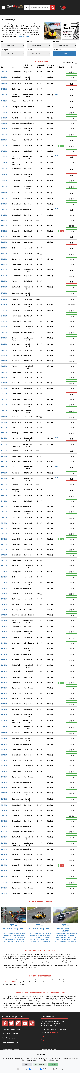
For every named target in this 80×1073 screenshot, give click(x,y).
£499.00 (71, 632)
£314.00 (71, 462)
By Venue (30, 42)
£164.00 (71, 655)
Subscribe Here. (24, 36)
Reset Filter (57, 50)
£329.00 (71, 276)
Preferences (47, 1069)
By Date (3, 42)
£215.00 (71, 738)
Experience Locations (10, 1034)
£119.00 (71, 620)
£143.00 (71, 163)
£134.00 (71, 793)
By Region (4, 50)
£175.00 (71, 151)
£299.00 (71, 113)
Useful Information (9, 1038)
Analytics (35, 1069)
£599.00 (71, 293)
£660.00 (71, 344)
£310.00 (71, 327)
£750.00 (71, 534)
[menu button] (3, 8)
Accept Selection (39, 1064)
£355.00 (71, 72)
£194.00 (71, 615)
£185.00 (71, 361)
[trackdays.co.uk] (15, 8)
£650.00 (71, 316)
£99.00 (71, 226)
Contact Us (54, 1032)
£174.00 (71, 755)
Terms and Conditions (10, 1042)
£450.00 (71, 582)
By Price (29, 50)
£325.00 (71, 123)
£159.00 (71, 231)
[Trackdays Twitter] (12, 1026)
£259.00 (71, 378)
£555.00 (71, 129)
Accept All (52, 1064)
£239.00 (71, 366)
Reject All (27, 1064)
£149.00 (71, 215)
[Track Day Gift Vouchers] (70, 31)
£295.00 (71, 287)
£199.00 (71, 338)
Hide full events (67, 62)
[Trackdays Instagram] (18, 1026)
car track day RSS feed (10, 982)
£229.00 (71, 373)
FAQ (42, 1036)
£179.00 (71, 221)
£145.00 (71, 135)
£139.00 (71, 572)
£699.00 (71, 77)
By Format (56, 42)
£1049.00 (71, 305)
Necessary (23, 1069)
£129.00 (71, 550)
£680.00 (71, 187)
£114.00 (71, 638)
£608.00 (71, 405)
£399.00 (71, 610)
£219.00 (71, 772)
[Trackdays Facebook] (5, 1026)
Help (42, 1040)
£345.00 (71, 181)
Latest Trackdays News (11, 1030)
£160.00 (71, 146)
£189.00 (71, 259)
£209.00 (71, 199)
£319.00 (71, 333)
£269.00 (71, 555)
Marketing (59, 1069)
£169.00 (71, 254)
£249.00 (71, 265)
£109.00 (71, 760)
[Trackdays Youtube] (25, 1026)
